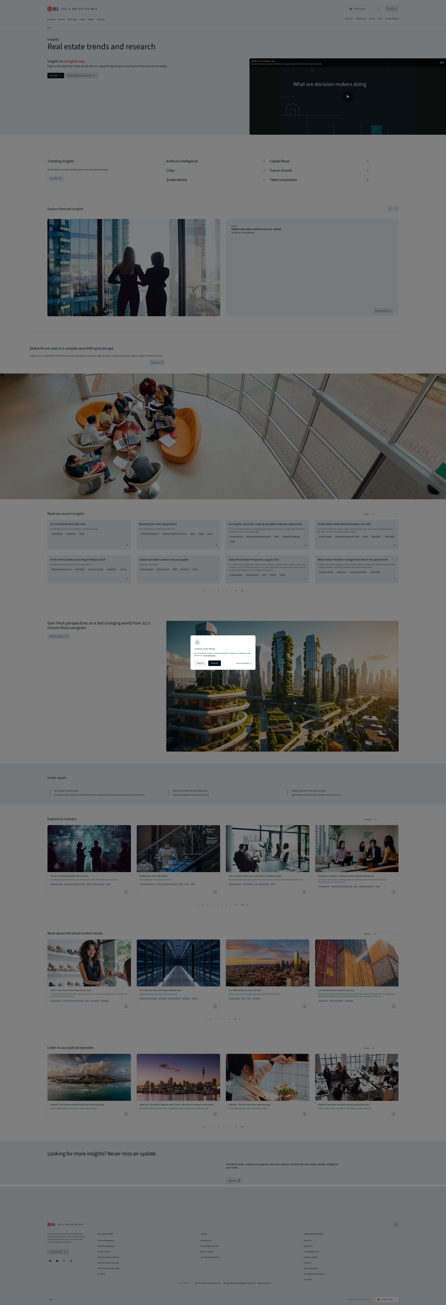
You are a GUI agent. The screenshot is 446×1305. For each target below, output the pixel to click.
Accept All (214, 663)
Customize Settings (244, 663)
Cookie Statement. (209, 655)
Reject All (200, 663)
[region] (223, 652)
